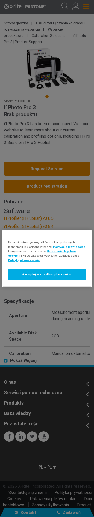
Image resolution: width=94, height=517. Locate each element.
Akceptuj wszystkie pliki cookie (47, 274)
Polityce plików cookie (69, 247)
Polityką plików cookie (24, 260)
